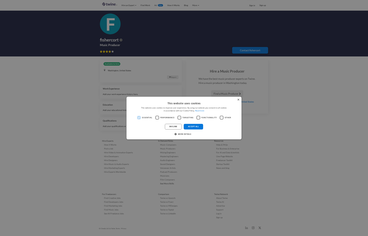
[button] (184, 134)
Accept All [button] (193, 126)
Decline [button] (173, 126)
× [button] (238, 100)
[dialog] (183, 118)
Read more (199, 110)
